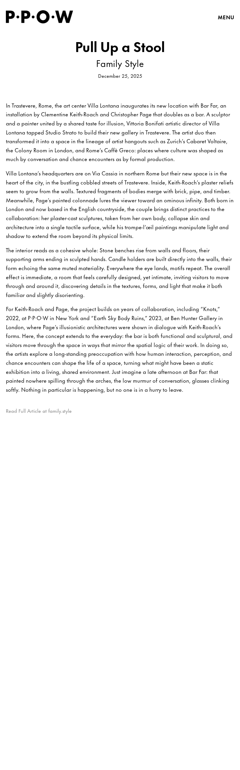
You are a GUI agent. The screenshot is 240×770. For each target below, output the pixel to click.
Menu (226, 17)
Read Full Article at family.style (39, 410)
